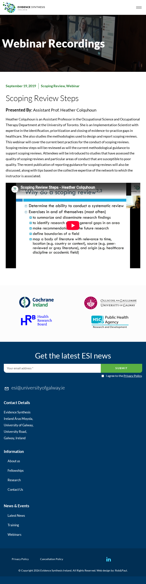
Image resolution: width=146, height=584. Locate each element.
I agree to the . (124, 375)
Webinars (14, 535)
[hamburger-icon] (139, 7)
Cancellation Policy (51, 559)
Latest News (16, 516)
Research (14, 480)
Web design (103, 570)
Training (13, 525)
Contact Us (15, 489)
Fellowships (16, 470)
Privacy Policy (133, 375)
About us (14, 461)
